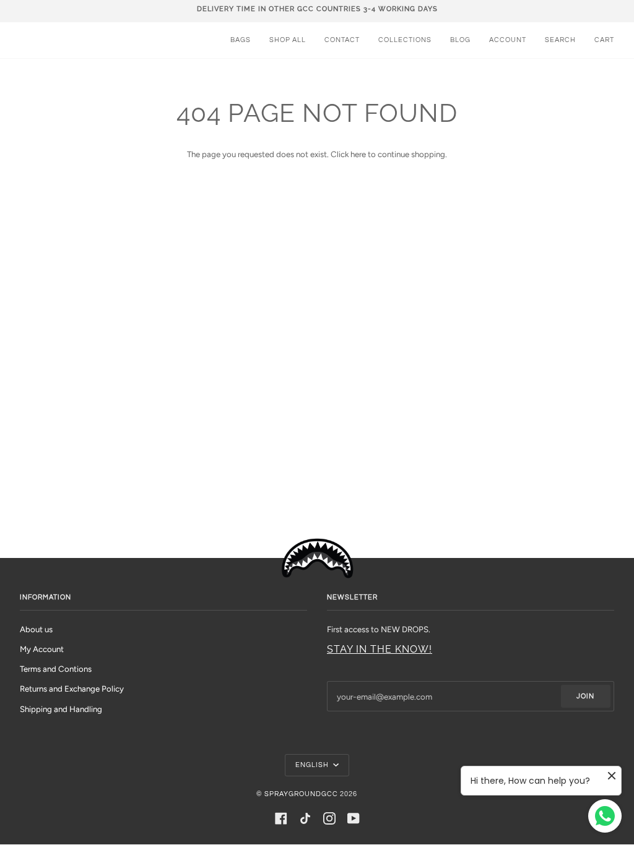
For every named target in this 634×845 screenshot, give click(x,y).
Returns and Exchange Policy (72, 688)
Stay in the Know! (379, 649)
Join (585, 696)
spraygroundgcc (301, 794)
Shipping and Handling (61, 709)
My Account (42, 649)
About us (36, 629)
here (358, 154)
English (313, 764)
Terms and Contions (56, 669)
